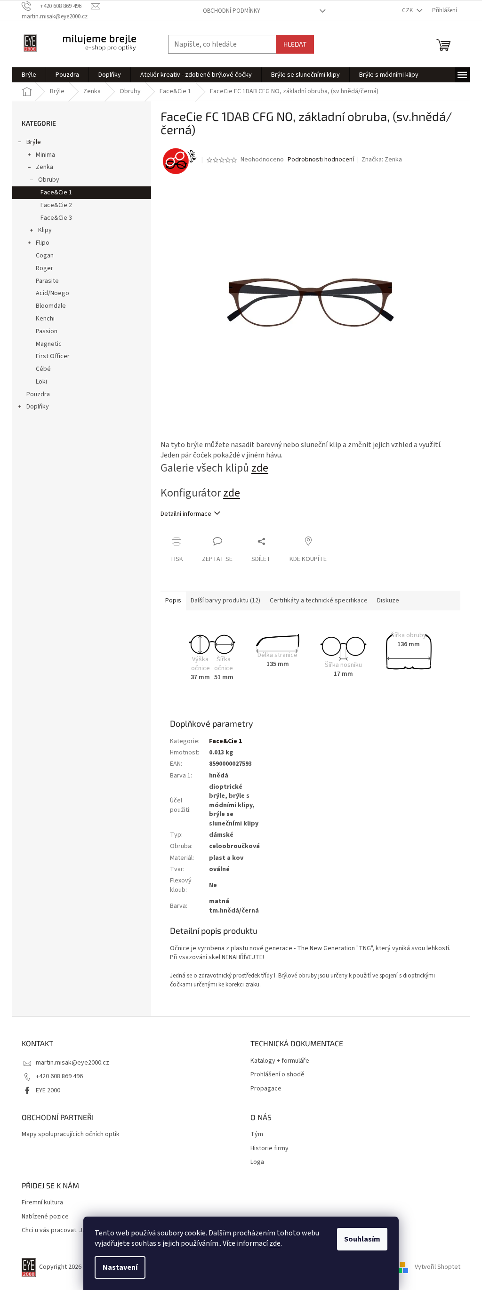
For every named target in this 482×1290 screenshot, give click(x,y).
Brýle (33, 142)
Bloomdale (51, 306)
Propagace (265, 1088)
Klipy (45, 230)
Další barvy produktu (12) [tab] (225, 600)
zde (275, 1243)
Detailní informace (186, 514)
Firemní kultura (42, 1202)
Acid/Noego (52, 293)
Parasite (47, 281)
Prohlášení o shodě (277, 1074)
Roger (44, 268)
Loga (257, 1162)
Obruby (48, 179)
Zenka (44, 167)
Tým (256, 1134)
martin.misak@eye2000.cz (72, 1062)
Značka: (382, 159)
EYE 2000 (48, 1090)
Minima (45, 155)
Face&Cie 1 (56, 192)
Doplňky (37, 406)
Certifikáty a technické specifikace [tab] (319, 600)
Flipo (42, 243)
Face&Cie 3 (56, 218)
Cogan (45, 255)
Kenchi (45, 318)
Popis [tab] (173, 600)
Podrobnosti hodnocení (321, 159)
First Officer (53, 356)
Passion (46, 331)
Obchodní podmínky (231, 11)
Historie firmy (269, 1148)
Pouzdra (38, 394)
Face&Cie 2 (56, 205)
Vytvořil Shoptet (437, 1267)
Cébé (43, 369)
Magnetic (49, 344)
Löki (41, 381)
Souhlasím (362, 1239)
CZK (408, 10)
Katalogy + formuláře (279, 1061)
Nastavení (120, 1267)
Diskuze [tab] (388, 600)
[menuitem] (29, 74)
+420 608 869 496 (59, 1076)
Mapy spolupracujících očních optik (71, 1134)
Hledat (294, 44)
